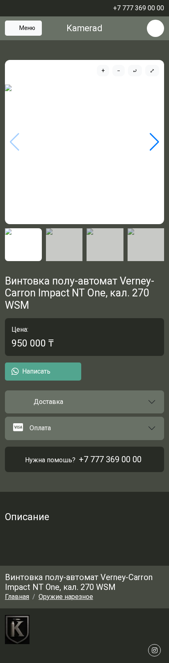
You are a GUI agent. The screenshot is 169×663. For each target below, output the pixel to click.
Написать (36, 371)
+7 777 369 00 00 (110, 459)
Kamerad (84, 28)
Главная (17, 597)
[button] (84, 401)
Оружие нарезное (66, 597)
